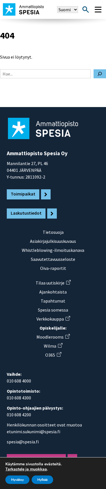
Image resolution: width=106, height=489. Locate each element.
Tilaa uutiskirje (53, 283)
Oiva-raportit (53, 268)
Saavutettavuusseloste (53, 259)
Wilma (53, 346)
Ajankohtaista (53, 292)
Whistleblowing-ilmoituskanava (53, 250)
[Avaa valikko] (98, 10)
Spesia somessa (53, 310)
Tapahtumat (53, 301)
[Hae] (100, 73)
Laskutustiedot (26, 213)
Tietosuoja (53, 232)
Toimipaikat (23, 194)
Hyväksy (17, 479)
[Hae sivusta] (85, 9)
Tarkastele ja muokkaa (26, 469)
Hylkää (42, 479)
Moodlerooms (53, 337)
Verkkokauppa (53, 319)
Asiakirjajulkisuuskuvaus (53, 241)
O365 (53, 355)
